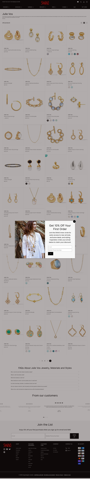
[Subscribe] (50, 253)
